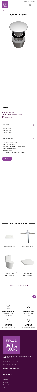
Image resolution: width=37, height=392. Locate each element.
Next (26, 285)
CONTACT (32, 1)
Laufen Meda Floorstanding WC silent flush (9, 272)
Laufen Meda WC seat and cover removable (27, 272)
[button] (33, 5)
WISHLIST (26, 1)
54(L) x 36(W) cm (9, 275)
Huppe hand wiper (27, 246)
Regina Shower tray (9, 246)
